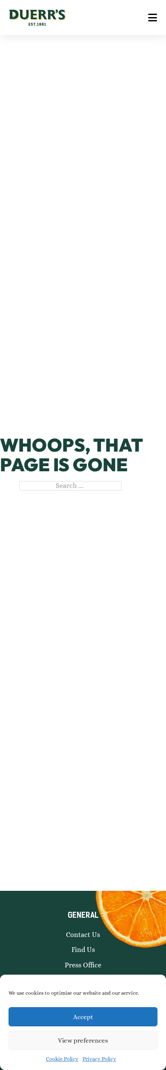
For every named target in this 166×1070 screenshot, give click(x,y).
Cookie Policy (62, 1059)
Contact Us (83, 935)
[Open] (152, 17)
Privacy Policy (99, 1059)
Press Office (83, 965)
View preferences (83, 1040)
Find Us (83, 950)
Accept (83, 1017)
